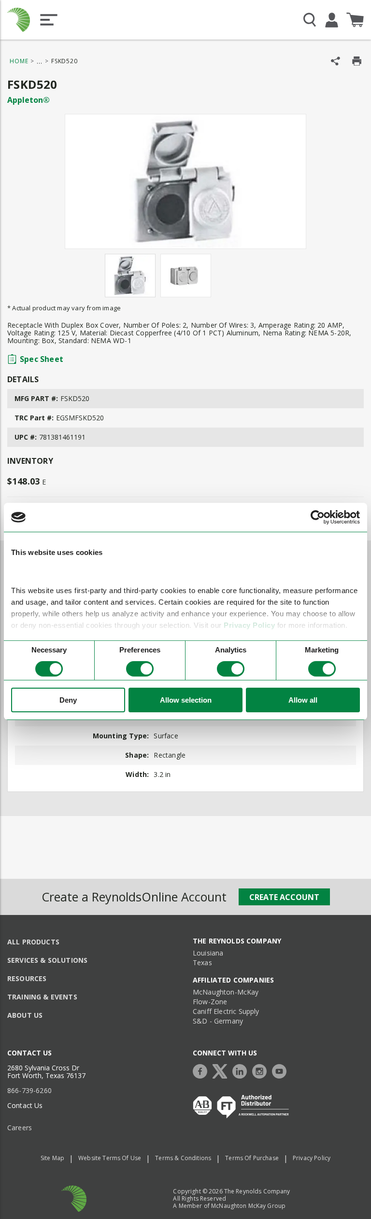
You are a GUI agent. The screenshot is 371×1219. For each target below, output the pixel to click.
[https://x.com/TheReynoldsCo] (222, 1070)
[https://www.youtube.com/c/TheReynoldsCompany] (281, 1070)
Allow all (302, 700)
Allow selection (186, 700)
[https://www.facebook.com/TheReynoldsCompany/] (202, 1070)
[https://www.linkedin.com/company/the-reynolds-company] (242, 1070)
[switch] (140, 669)
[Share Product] (335, 61)
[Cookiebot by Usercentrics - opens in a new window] (317, 517)
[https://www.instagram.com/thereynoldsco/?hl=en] (261, 1070)
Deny (68, 700)
